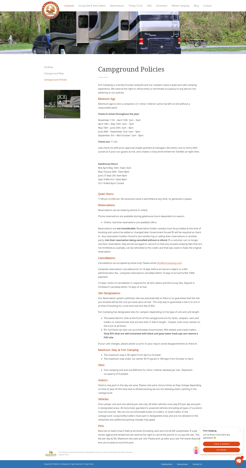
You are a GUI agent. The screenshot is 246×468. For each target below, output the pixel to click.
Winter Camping (180, 5)
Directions (161, 5)
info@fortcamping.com (169, 263)
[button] (239, 461)
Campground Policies (55, 79)
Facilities (48, 67)
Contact (207, 5)
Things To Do (136, 5)
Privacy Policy (88, 464)
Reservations (117, 5)
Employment (166, 464)
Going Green (182, 464)
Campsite (69, 5)
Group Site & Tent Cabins (92, 5)
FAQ (149, 5)
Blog (196, 5)
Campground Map (54, 73)
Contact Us (197, 464)
